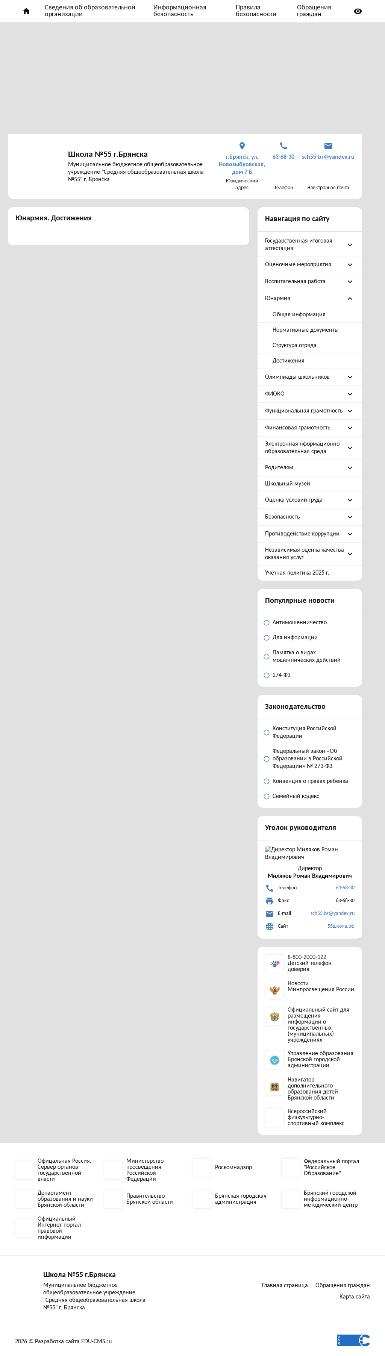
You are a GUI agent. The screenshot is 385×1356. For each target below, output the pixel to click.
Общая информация (299, 315)
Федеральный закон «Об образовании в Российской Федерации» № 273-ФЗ (308, 758)
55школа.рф (341, 926)
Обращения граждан (314, 11)
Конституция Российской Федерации (304, 732)
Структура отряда (295, 346)
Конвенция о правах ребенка (310, 781)
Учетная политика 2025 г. (297, 573)
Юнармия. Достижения (53, 218)
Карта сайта (355, 1297)
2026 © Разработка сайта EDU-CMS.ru (63, 1342)
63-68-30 (345, 888)
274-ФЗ (282, 675)
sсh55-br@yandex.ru (333, 913)
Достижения (289, 361)
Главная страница (285, 1286)
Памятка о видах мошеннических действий (307, 656)
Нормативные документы (306, 330)
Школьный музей (287, 484)
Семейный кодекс (296, 796)
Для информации (295, 638)
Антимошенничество (300, 623)
